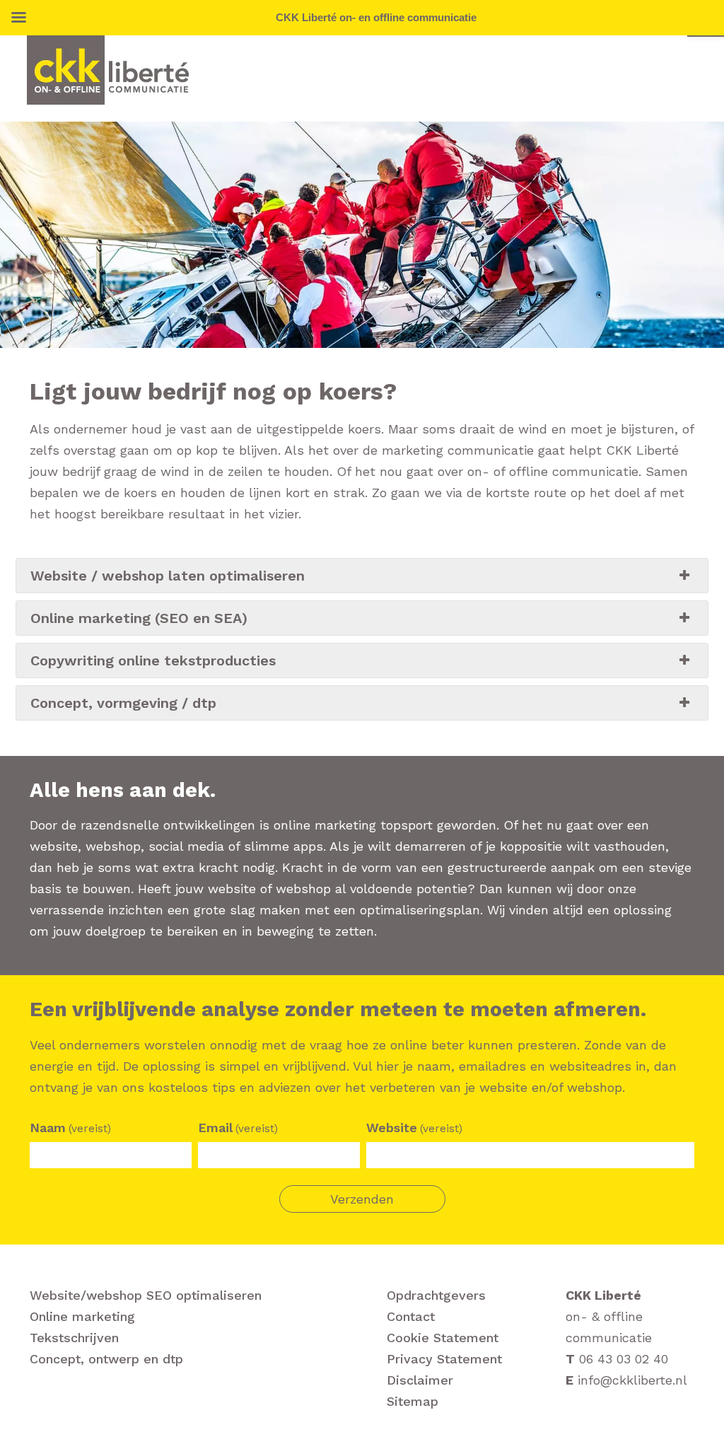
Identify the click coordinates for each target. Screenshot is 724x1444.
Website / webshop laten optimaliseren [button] (167, 575)
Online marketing (82, 1316)
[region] (362, 235)
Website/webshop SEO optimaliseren (146, 1295)
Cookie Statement (442, 1337)
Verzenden (362, 1199)
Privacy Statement (444, 1358)
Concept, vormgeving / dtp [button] (123, 702)
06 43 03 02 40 (623, 1358)
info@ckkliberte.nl (632, 1380)
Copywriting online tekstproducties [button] (153, 660)
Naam (70, 1127)
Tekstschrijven (74, 1337)
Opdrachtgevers (436, 1295)
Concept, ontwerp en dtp (106, 1358)
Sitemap (412, 1401)
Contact (411, 1316)
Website (414, 1127)
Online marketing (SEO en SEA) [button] (138, 618)
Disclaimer (420, 1380)
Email (238, 1127)
